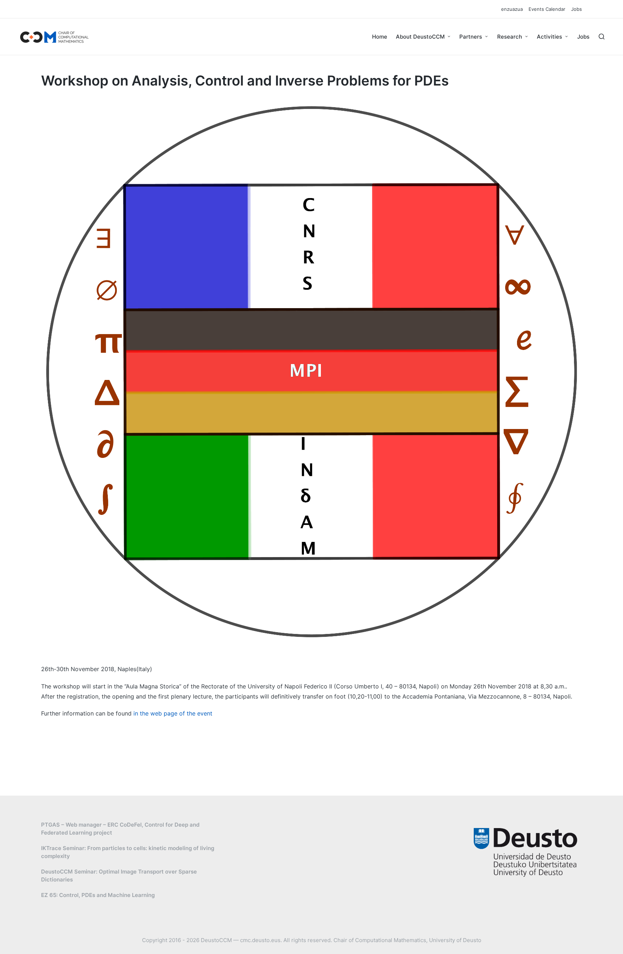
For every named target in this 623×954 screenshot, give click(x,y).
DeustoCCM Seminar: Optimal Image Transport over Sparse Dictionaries (119, 875)
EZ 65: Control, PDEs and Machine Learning (98, 895)
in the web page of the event (172, 713)
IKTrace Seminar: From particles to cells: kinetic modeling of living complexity (127, 852)
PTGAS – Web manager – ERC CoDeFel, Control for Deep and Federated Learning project (120, 828)
